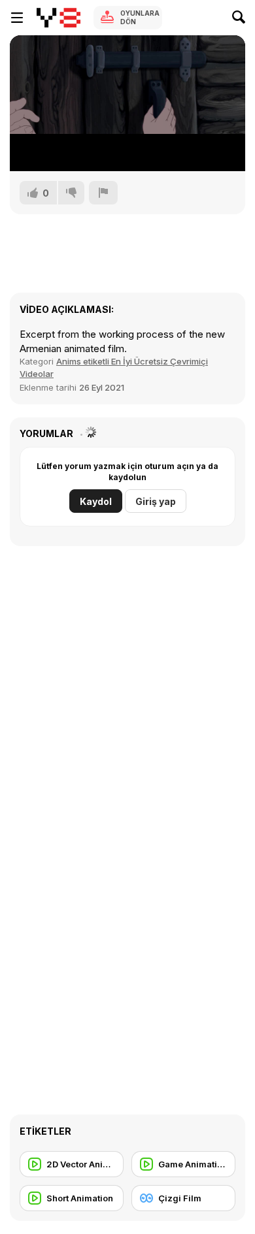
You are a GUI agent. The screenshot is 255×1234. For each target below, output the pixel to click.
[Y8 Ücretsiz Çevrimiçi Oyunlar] (58, 17)
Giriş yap (155, 501)
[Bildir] (103, 192)
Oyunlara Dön (140, 17)
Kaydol (96, 501)
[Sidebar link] (17, 18)
